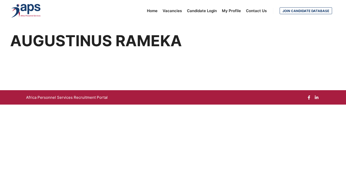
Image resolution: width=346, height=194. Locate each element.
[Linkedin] (316, 97)
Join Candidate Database (305, 11)
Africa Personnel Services (50, 97)
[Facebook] (309, 97)
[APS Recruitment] (26, 11)
